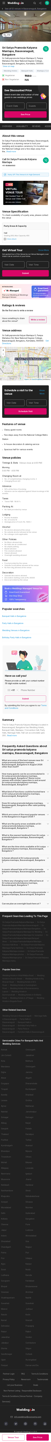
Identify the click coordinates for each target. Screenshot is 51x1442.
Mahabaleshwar (32, 1196)
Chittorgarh (30, 1050)
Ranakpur (30, 1134)
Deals (35, 1385)
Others (28, 1157)
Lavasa (4, 1100)
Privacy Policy (9, 1379)
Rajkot (28, 1331)
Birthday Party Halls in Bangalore (16, 637)
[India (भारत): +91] (12, 690)
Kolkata (4, 1219)
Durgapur (5, 1083)
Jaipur (4, 1230)
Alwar (3, 1078)
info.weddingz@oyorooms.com (27, 1417)
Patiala (29, 1129)
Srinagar (4, 1117)
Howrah (29, 1320)
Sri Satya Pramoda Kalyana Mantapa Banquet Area (25, 938)
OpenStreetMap (37, 379)
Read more (11, 151)
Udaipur (29, 1258)
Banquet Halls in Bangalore (14, 616)
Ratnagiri (29, 1117)
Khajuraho (5, 1196)
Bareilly (4, 1095)
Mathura (29, 1061)
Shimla (4, 1348)
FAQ (23, 1374)
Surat (3, 1269)
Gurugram (5, 1281)
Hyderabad (30, 1213)
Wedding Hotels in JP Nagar (22, 998)
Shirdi (28, 1191)
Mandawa (5, 1067)
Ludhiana (5, 1275)
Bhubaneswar (32, 1286)
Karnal (4, 1320)
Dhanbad (29, 1095)
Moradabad (6, 1207)
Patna (3, 1253)
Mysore (29, 1151)
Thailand (5, 1134)
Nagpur (29, 1247)
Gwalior (29, 1337)
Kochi (28, 1315)
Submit (25, 273)
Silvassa (29, 1202)
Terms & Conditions (39, 1374)
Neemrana (5, 1174)
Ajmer (3, 1106)
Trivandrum (6, 1157)
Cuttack (29, 1354)
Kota (3, 1061)
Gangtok (4, 1129)
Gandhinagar (6, 1354)
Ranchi (4, 1315)
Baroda (29, 1275)
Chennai (4, 1224)
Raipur (4, 1331)
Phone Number (28, 690)
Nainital (4, 1112)
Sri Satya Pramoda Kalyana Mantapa (18, 922)
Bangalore (30, 1219)
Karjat (28, 1123)
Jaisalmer (30, 1055)
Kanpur (29, 1264)
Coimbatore (31, 1343)
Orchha (29, 1100)
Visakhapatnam (8, 1298)
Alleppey (5, 1168)
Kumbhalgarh (7, 1145)
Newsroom (26, 1379)
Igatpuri (29, 1174)
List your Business (14, 1385)
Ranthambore (7, 1191)
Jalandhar (5, 1337)
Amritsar (29, 1292)
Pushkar (4, 1140)
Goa (27, 1241)
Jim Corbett (6, 1055)
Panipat (4, 1365)
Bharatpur (5, 1151)
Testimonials (42, 1379)
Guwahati (5, 1303)
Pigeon (26, 379)
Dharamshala (31, 1083)
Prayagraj (30, 1326)
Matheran (30, 1106)
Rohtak (4, 1050)
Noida (28, 1269)
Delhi (3, 1213)
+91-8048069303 (8, 166)
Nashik (28, 1298)
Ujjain (3, 1360)
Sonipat (4, 1202)
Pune (28, 1224)
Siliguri (28, 1348)
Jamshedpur (31, 1112)
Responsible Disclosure (31, 1391)
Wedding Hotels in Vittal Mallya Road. (18, 975)
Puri (27, 1253)
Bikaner (29, 1162)
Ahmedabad (31, 1236)
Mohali (4, 1162)
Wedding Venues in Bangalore (16, 630)
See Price (25, 114)
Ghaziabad (5, 1241)
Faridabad (30, 1281)
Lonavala (29, 1168)
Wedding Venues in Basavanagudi (16, 1016)
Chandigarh (6, 1247)
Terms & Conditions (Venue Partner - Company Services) (22, 1399)
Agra (3, 1264)
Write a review (38, 319)
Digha (3, 1072)
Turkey (28, 1140)
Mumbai (29, 1207)
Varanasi (5, 1292)
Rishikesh (5, 1185)
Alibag (4, 1123)
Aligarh (29, 1078)
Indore (4, 1236)
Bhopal (4, 1286)
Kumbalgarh (31, 1089)
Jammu (29, 1072)
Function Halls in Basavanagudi (31, 1032)
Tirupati (4, 1089)
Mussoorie (5, 1179)
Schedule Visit (25, 411)
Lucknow (29, 1230)
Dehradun (5, 1326)
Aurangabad (31, 1360)
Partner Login (9, 1374)
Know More (43, 250)
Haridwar (29, 1185)
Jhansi (28, 1179)
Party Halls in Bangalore (12, 623)
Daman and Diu (32, 1365)
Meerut (4, 1309)
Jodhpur (29, 1309)
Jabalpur (5, 1343)
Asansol (29, 1145)
